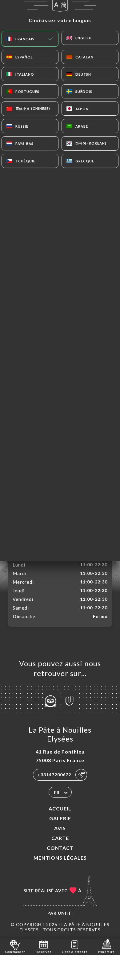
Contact (60, 848)
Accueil (60, 808)
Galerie (60, 818)
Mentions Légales (60, 858)
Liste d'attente (75, 951)
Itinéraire (106, 951)
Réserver (43, 951)
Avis (60, 828)
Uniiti (65, 913)
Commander (15, 951)
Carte (60, 838)
